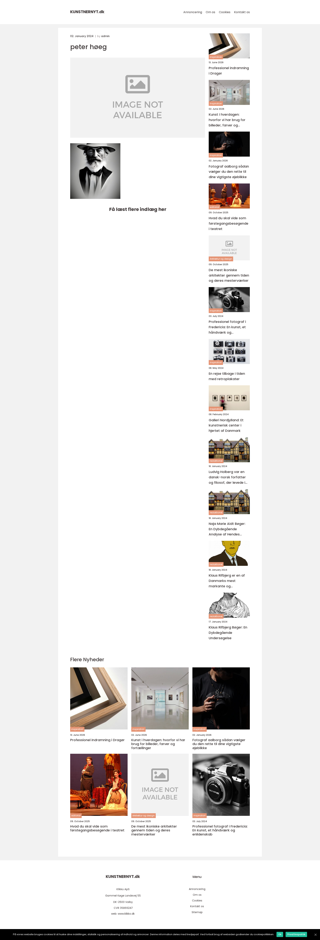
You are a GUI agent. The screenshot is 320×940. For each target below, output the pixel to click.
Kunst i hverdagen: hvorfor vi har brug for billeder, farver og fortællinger (227, 120)
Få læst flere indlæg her (137, 209)
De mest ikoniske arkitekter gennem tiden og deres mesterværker (229, 275)
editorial (214, 207)
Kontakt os (242, 12)
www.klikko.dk (126, 914)
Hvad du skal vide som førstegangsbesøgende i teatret (228, 223)
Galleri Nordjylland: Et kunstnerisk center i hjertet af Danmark (226, 425)
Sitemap (197, 912)
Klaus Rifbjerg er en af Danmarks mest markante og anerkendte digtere (227, 581)
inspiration (216, 57)
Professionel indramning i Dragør (229, 71)
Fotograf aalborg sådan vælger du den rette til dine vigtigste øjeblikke (229, 171)
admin (105, 36)
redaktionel (216, 460)
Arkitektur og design (221, 258)
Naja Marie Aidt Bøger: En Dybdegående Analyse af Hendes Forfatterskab (227, 529)
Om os (210, 12)
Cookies (224, 12)
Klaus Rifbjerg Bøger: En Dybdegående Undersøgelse (228, 632)
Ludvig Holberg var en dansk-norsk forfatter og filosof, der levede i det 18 (227, 477)
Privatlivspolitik (296, 934)
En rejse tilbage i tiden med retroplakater (227, 376)
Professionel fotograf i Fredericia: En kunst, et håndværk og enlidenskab (227, 327)
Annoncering (192, 12)
